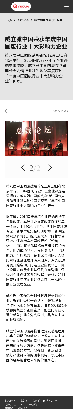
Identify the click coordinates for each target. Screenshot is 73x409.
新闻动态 (23, 20)
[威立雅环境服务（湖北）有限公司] (21, 6)
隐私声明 (10, 404)
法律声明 (10, 401)
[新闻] (8, 111)
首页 (9, 20)
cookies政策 (29, 404)
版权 (24, 401)
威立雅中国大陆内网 (44, 401)
